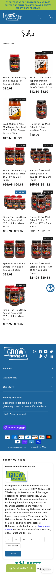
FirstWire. (42, 447)
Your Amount (13, 546)
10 (16, 539)
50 (32, 539)
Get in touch (10, 377)
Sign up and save (12, 397)
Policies (7, 368)
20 (24, 539)
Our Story (8, 386)
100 (40, 539)
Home (5, 44)
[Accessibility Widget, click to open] (50, 288)
